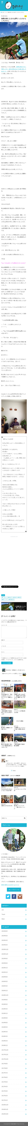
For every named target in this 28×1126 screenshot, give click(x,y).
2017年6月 (5, 1077)
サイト (3, 652)
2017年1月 (5, 1100)
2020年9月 (5, 977)
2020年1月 (5, 990)
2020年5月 (5, 981)
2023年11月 (5, 954)
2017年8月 (5, 1068)
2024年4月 (5, 940)
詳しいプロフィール (14, 889)
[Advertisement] (14, 549)
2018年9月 (5, 1018)
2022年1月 (5, 972)
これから (5, 597)
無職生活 (12, 599)
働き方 (10, 597)
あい (7, 760)
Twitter (14, 770)
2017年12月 (5, 1050)
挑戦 (20, 597)
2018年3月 (5, 1036)
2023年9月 (5, 958)
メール (3, 646)
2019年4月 (5, 1009)
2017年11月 (5, 1054)
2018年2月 (5, 1040)
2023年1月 (5, 967)
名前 (3, 640)
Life (3, 595)
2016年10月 (5, 1114)
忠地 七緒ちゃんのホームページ (10, 884)
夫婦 (15, 597)
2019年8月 (5, 999)
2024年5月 (5, 935)
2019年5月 (5, 1004)
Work (3, 919)
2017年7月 (5, 1072)
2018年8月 (5, 1022)
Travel (3, 914)
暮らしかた (5, 599)
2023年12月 (5, 949)
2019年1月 (5, 1013)
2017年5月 (5, 1082)
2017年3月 (5, 1091)
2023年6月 (5, 963)
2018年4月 (5, 1031)
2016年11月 (5, 1109)
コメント (4, 625)
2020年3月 (5, 986)
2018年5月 (5, 1027)
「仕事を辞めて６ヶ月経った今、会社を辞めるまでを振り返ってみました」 (13, 69)
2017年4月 (5, 1086)
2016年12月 (5, 1104)
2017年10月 (5, 1059)
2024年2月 (5, 945)
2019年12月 (5, 995)
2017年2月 (5, 1095)
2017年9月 (5, 1063)
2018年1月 (5, 1045)
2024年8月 (5, 931)
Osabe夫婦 (13, 1123)
